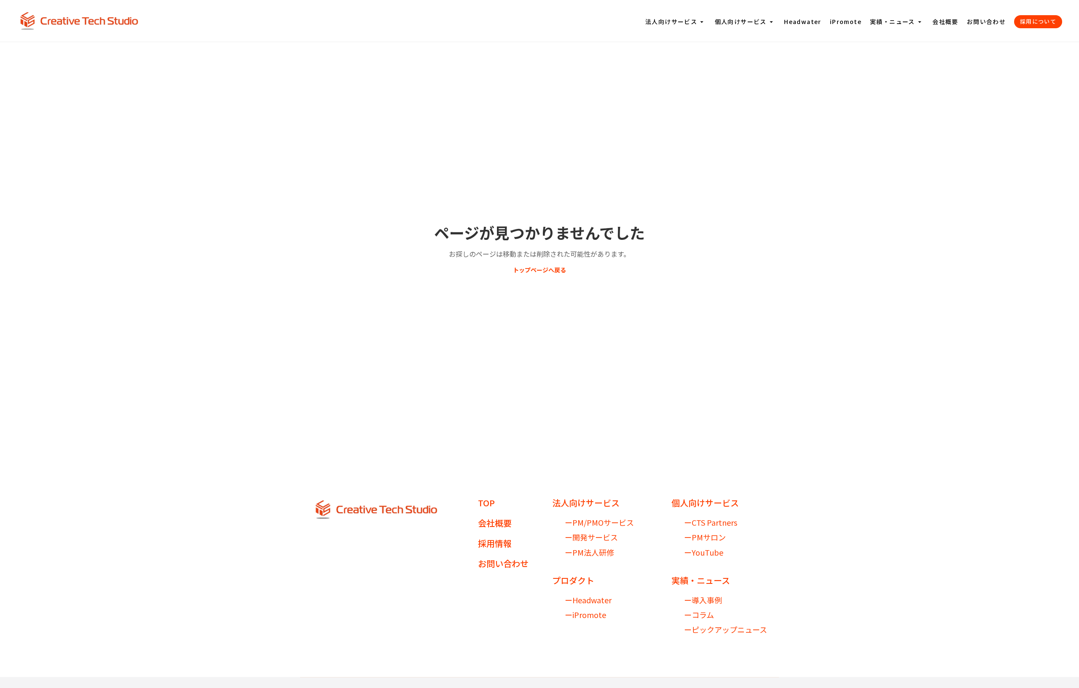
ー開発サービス (591, 537)
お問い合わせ (986, 22)
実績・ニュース (897, 22)
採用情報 (495, 543)
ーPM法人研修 (589, 552)
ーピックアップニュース (725, 629)
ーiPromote (585, 615)
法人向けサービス (675, 22)
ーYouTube (703, 552)
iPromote (846, 22)
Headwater (802, 22)
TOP (486, 503)
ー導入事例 (703, 600)
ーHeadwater (588, 600)
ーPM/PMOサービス (599, 522)
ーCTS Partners (710, 522)
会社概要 (945, 22)
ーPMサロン (705, 537)
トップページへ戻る (539, 270)
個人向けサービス (745, 22)
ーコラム (699, 615)
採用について (1038, 21)
